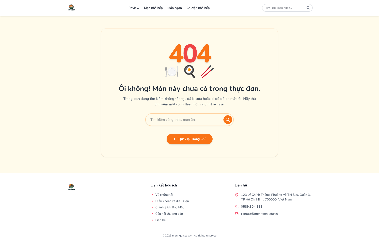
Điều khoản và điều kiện (172, 201)
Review (134, 8)
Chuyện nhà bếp (198, 8)
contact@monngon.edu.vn (259, 214)
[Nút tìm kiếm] (308, 8)
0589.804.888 (251, 206)
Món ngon (174, 8)
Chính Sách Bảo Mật (169, 207)
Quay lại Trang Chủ (192, 139)
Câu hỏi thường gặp (169, 214)
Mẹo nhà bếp (153, 8)
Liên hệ (160, 220)
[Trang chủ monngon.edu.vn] (71, 8)
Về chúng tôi (164, 195)
